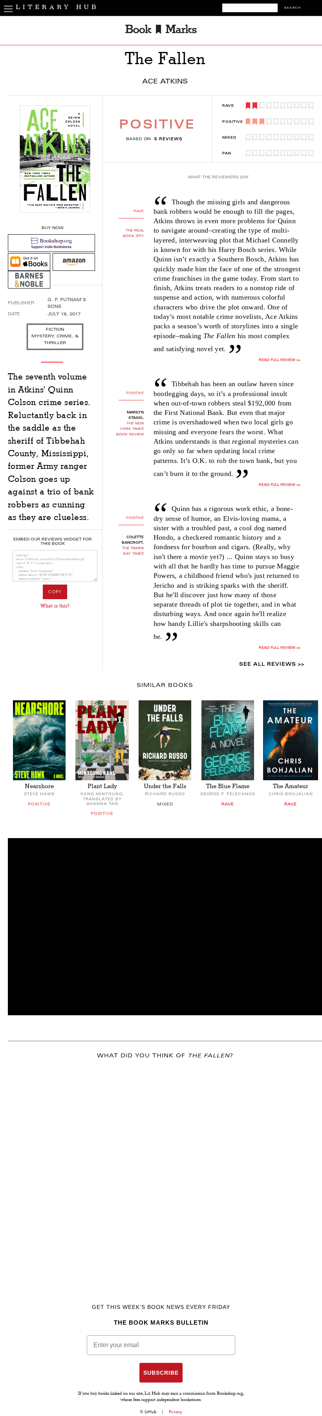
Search (292, 8)
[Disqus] (165, 1170)
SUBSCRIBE (161, 1373)
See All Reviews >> (271, 664)
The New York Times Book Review (130, 429)
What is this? (55, 606)
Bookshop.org (230, 1394)
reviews (168, 139)
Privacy (175, 1412)
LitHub (150, 1412)
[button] (165, 926)
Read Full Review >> (279, 360)
